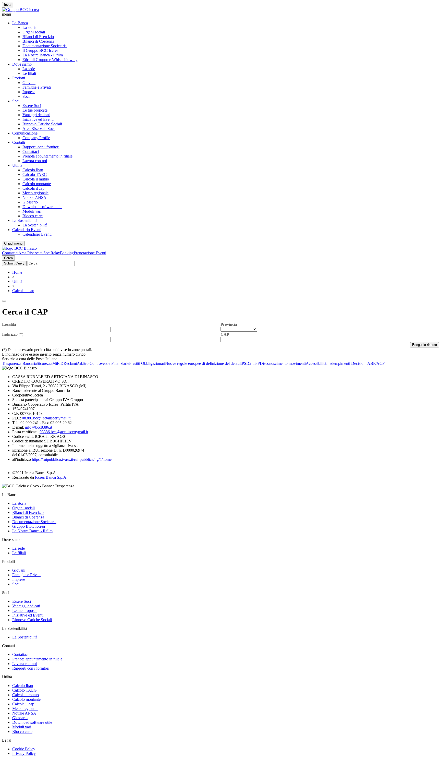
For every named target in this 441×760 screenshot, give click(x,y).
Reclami (70, 363)
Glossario (30, 202)
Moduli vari (31, 211)
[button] (220, 14)
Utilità (17, 165)
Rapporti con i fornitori (40, 147)
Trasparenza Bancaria (19, 363)
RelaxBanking (62, 253)
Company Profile (36, 138)
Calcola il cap (33, 188)
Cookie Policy (23, 749)
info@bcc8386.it (38, 427)
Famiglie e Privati (36, 87)
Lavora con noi (34, 161)
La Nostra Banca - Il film (42, 55)
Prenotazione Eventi (90, 253)
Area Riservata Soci (38, 128)
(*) (12, 334)
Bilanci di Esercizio (38, 36)
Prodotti (18, 78)
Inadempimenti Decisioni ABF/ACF (355, 363)
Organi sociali (33, 32)
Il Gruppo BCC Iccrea (40, 50)
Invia (7, 5)
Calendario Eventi (26, 229)
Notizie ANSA (34, 197)
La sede (28, 69)
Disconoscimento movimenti (283, 363)
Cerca (8, 258)
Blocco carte (32, 216)
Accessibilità (316, 363)
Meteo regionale (35, 193)
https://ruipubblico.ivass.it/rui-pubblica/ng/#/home (72, 459)
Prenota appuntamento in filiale (47, 156)
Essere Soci (31, 105)
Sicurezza (44, 363)
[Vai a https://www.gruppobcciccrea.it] (20, 9)
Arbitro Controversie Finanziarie (103, 363)
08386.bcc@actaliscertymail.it (46, 418)
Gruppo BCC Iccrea (28, 526)
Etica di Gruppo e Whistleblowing (50, 59)
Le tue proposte (34, 110)
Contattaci (30, 151)
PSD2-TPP (251, 363)
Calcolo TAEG (34, 174)
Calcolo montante (36, 184)
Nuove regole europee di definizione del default (203, 363)
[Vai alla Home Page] (19, 248)
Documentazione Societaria (44, 46)
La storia (29, 27)
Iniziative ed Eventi (38, 119)
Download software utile (42, 206)
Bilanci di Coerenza (38, 41)
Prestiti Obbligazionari (147, 363)
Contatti (18, 142)
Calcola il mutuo (35, 179)
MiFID (58, 363)
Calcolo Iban (32, 170)
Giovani (28, 82)
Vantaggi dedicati (36, 115)
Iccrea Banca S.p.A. (51, 477)
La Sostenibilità (24, 220)
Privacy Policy (24, 753)
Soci (26, 96)
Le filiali (29, 73)
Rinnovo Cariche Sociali (42, 124)
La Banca (20, 23)
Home (17, 272)
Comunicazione (25, 133)
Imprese (28, 92)
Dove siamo (22, 64)
